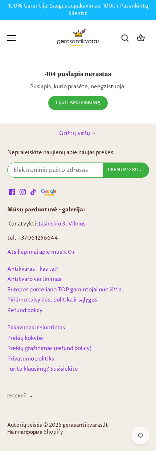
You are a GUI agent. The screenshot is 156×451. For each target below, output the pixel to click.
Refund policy (24, 310)
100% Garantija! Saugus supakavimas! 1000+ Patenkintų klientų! (78, 10)
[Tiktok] (33, 192)
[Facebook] (12, 192)
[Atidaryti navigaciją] (11, 38)
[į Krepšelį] (140, 38)
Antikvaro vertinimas (34, 279)
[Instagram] (23, 192)
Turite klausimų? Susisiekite (42, 369)
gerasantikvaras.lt (85, 425)
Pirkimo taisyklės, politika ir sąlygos (52, 300)
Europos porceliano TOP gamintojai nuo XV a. (65, 290)
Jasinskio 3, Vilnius (62, 224)
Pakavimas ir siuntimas (36, 328)
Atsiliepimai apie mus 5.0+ (41, 252)
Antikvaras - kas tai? (32, 269)
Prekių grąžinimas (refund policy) (49, 348)
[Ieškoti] (125, 38)
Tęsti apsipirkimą (77, 103)
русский (16, 396)
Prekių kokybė (25, 338)
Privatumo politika (30, 359)
